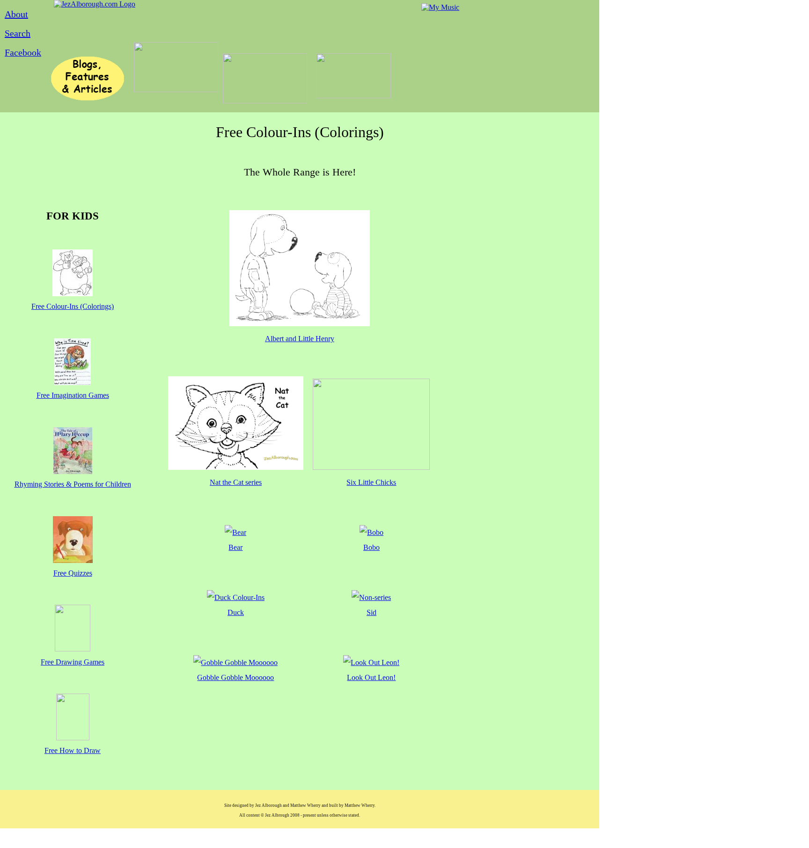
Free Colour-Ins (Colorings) (72, 306)
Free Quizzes (72, 573)
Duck (236, 612)
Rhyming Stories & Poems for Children (73, 484)
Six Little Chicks (371, 482)
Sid (371, 612)
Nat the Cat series (236, 482)
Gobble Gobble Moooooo (235, 677)
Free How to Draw (72, 750)
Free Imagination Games (73, 395)
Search (17, 33)
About (16, 14)
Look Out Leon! (371, 677)
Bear (235, 547)
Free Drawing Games (72, 662)
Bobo (371, 547)
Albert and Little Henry (299, 339)
